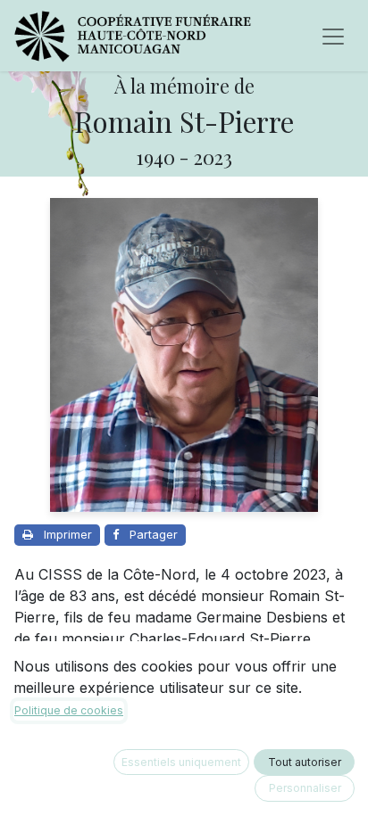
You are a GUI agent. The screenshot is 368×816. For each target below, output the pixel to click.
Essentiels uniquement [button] (181, 762)
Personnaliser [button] (305, 788)
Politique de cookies (68, 710)
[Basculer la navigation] (333, 35)
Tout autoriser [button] (304, 762)
